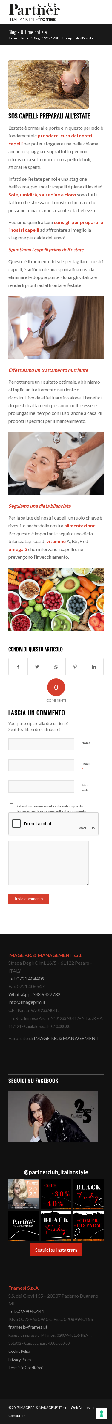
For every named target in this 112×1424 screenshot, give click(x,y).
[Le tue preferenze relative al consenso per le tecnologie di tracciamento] (101, 1413)
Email (86, 766)
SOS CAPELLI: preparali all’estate (49, 115)
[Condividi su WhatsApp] (56, 666)
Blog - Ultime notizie (27, 32)
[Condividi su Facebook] (18, 666)
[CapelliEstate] (48, 84)
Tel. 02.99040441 (26, 1311)
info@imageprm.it (26, 1002)
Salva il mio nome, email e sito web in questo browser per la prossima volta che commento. (52, 808)
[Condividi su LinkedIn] (94, 666)
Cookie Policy (19, 1351)
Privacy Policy (19, 1359)
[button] (23, 1194)
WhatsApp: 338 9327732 (34, 994)
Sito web (85, 787)
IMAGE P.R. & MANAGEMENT (66, 1038)
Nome (86, 745)
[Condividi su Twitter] (37, 666)
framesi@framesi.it (27, 1327)
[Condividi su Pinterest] (75, 666)
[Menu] (95, 12)
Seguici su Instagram (56, 1249)
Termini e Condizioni (25, 1367)
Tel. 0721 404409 (26, 978)
